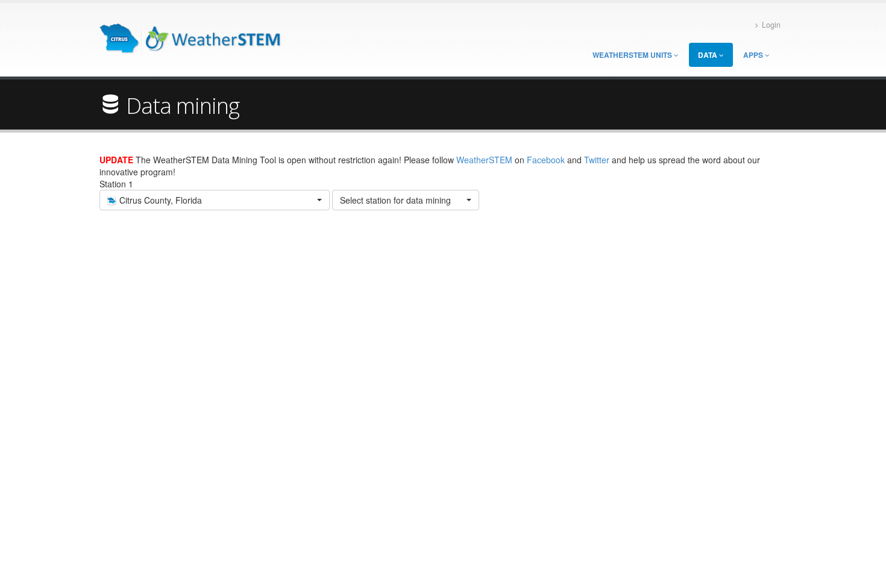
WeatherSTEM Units (633, 54)
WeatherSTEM (484, 160)
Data (708, 54)
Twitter (596, 160)
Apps (754, 54)
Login (771, 24)
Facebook (546, 160)
